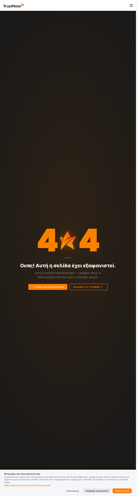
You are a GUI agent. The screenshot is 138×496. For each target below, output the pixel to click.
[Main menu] (131, 5)
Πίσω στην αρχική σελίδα (50, 287)
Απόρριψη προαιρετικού (97, 491)
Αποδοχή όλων (122, 491)
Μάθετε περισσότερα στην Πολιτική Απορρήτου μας (27, 485)
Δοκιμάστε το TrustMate (86, 287)
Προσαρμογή (73, 491)
